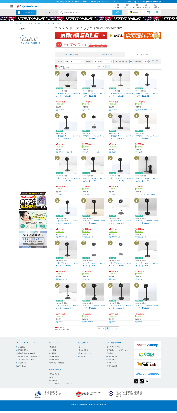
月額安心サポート (113, 353)
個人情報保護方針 (23, 350)
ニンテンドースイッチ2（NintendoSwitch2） (48, 23)
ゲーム (28, 23)
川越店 (113, 152)
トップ (20, 23)
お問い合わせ (141, 2)
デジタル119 (111, 363)
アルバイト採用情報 (57, 363)
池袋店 (113, 321)
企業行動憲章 (54, 356)
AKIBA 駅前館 (89, 321)
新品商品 (107, 55)
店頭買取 (82, 356)
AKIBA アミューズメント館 (146, 194)
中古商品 (143, 55)
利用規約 (59, 2)
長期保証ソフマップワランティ (117, 350)
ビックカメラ (54, 374)
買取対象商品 (83, 350)
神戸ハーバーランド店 (145, 109)
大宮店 (87, 279)
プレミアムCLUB (129, 2)
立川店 (87, 194)
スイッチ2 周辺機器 (31, 43)
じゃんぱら (54, 380)
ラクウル (82, 347)
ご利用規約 (21, 347)
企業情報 (53, 353)
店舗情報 (94, 2)
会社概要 (53, 350)
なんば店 (61, 109)
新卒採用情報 (54, 359)
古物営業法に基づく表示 (25, 359)
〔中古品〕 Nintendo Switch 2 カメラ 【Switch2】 (68, 94)
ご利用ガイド (68, 2)
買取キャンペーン (85, 353)
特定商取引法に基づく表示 (26, 353)
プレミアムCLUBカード (115, 347)
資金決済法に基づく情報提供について (30, 356)
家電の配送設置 (112, 366)
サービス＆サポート (82, 2)
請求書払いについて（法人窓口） (109, 2)
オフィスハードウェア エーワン (61, 383)
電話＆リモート (112, 356)
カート (154, 12)
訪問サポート (111, 359)
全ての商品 (72, 55)
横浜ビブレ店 (63, 237)
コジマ (52, 377)
